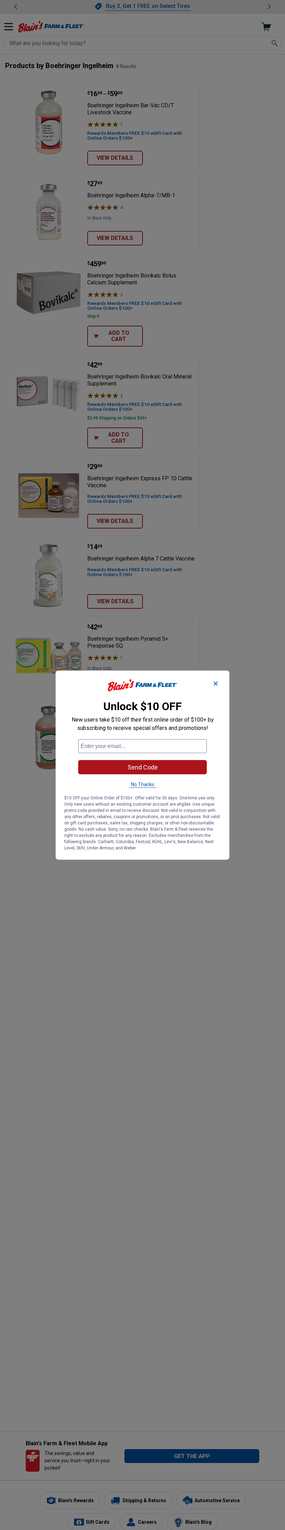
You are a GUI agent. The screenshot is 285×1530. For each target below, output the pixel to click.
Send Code (143, 767)
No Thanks (142, 784)
